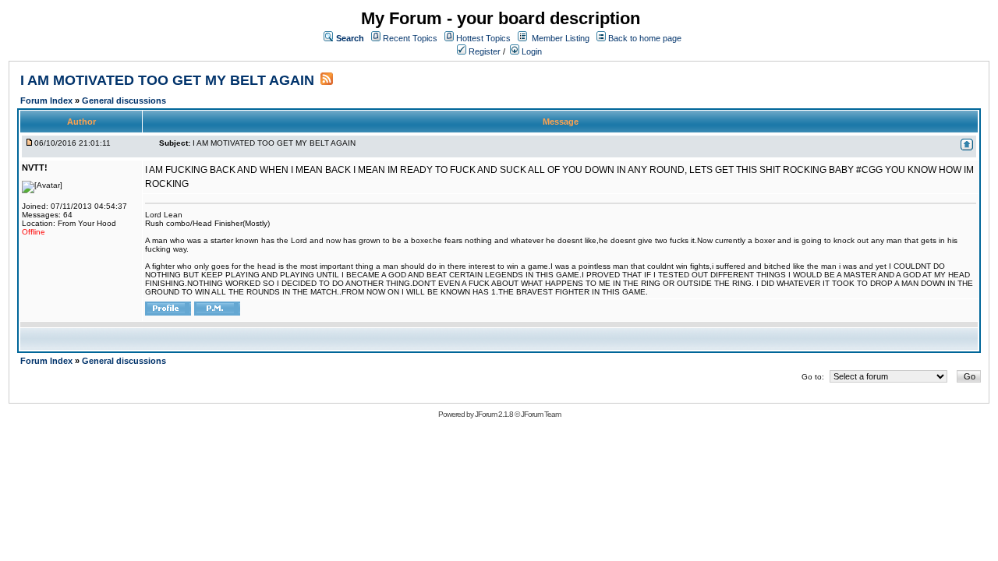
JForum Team (541, 414)
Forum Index (47, 100)
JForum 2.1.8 (494, 414)
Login (530, 51)
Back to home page (644, 38)
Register (483, 51)
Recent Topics (410, 38)
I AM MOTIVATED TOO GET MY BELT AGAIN (167, 80)
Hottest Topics (483, 38)
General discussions (124, 100)
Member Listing (560, 38)
